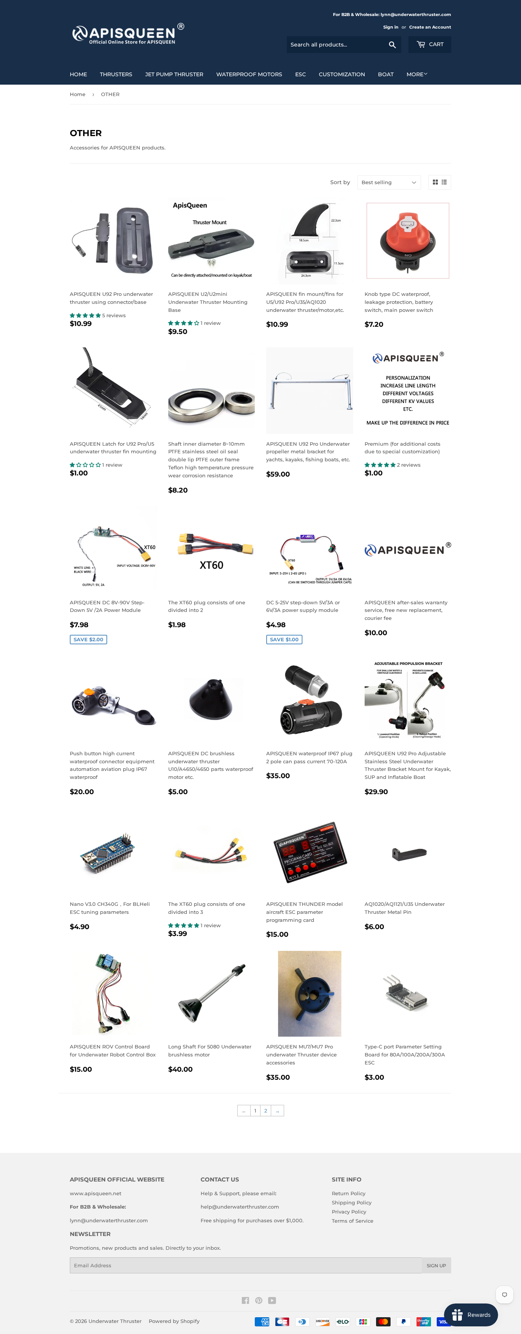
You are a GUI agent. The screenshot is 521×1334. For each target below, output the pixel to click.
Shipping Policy (351, 1202)
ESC (300, 74)
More (415, 74)
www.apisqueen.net (95, 1193)
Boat (386, 74)
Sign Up (436, 1265)
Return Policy (348, 1193)
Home (77, 94)
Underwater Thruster (115, 1321)
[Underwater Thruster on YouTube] (272, 1302)
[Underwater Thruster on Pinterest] (259, 1302)
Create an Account (430, 27)
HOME (78, 74)
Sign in (391, 27)
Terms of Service (352, 1221)
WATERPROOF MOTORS (249, 74)
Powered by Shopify (174, 1321)
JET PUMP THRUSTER (174, 74)
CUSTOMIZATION (342, 74)
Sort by (340, 182)
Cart (436, 44)
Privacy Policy (349, 1212)
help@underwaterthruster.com (240, 1207)
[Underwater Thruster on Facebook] (245, 1302)
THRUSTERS (116, 74)
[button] (86, 315)
